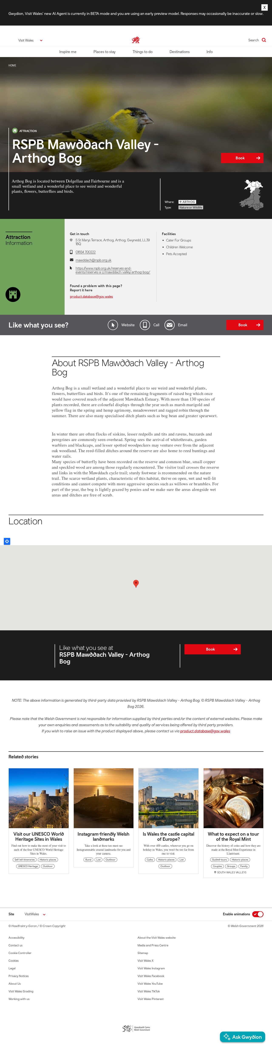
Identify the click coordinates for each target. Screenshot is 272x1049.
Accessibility (16, 937)
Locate (7, 541)
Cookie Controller (19, 953)
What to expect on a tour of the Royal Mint (233, 836)
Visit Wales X (145, 960)
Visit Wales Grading (20, 991)
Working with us (19, 999)
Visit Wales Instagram (151, 968)
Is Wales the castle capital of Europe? (168, 836)
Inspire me (67, 51)
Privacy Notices (18, 976)
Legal (12, 968)
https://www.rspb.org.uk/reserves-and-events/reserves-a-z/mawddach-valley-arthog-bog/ (113, 270)
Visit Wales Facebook (150, 976)
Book (240, 158)
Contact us (15, 945)
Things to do (143, 51)
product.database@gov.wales (91, 296)
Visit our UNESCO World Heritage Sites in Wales (38, 836)
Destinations (180, 51)
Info (210, 51)
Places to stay (105, 51)
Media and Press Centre (152, 945)
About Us (14, 983)
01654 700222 (86, 252)
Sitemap (142, 953)
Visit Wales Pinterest (150, 999)
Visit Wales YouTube (150, 983)
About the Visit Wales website (156, 937)
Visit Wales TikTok (148, 991)
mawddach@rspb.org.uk (93, 260)
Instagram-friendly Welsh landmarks (103, 836)
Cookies (13, 960)
